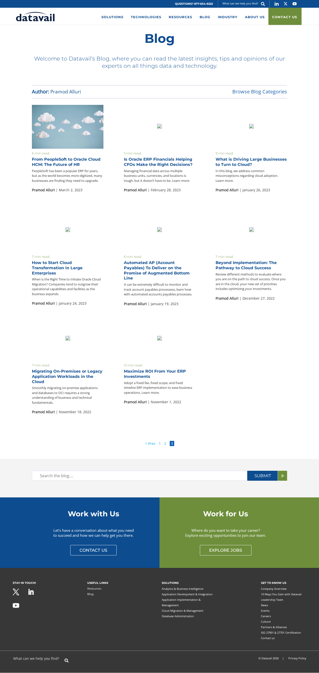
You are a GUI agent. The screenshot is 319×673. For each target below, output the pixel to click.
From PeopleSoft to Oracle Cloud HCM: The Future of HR (66, 162)
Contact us (268, 638)
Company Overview (274, 589)
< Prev (150, 443)
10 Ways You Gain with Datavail (281, 594)
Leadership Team (272, 600)
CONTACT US (93, 550)
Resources (94, 588)
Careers (266, 616)
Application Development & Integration (187, 594)
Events (265, 610)
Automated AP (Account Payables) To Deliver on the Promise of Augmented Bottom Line (157, 270)
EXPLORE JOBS (225, 550)
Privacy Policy (297, 658)
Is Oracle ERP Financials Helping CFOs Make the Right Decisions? (158, 162)
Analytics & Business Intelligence (182, 589)
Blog (90, 594)
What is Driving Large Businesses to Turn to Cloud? (251, 162)
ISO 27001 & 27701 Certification (281, 632)
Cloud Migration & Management (182, 610)
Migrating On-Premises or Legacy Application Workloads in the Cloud (67, 376)
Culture (266, 621)
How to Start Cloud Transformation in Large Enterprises (57, 267)
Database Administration (178, 616)
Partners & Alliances (274, 627)
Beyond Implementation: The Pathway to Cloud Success (246, 265)
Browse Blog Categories (259, 91)
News (264, 605)
